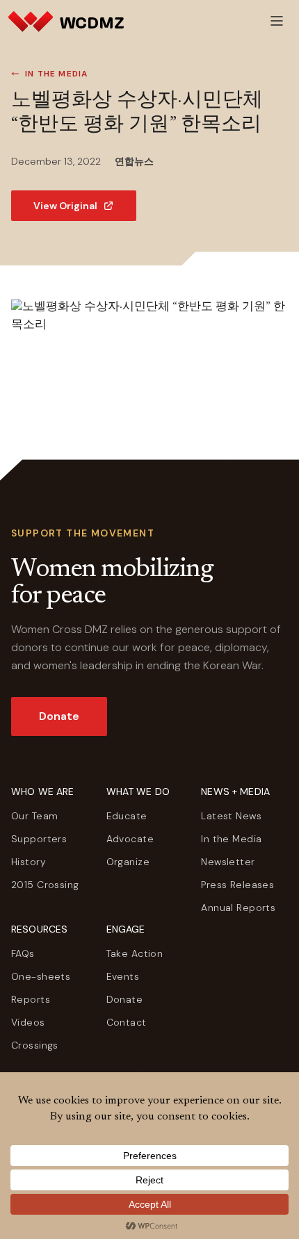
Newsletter (227, 861)
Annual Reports (238, 907)
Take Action (134, 953)
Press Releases (237, 884)
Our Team (34, 816)
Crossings (34, 1045)
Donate (59, 716)
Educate (126, 816)
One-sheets (40, 976)
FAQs (23, 953)
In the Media (56, 73)
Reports (30, 999)
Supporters (39, 838)
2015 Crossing (45, 884)
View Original (65, 205)
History (28, 861)
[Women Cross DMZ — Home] (66, 21)
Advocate (130, 838)
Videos (28, 1022)
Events (123, 976)
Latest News (231, 816)
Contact (126, 1022)
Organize (128, 861)
